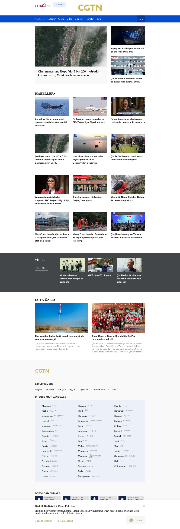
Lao (82, 440)
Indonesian (90, 420)
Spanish (122, 430)
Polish (84, 471)
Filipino (49, 456)
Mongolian (87, 450)
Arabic (49, 410)
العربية (73, 389)
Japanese (87, 430)
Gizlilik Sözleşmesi (43, 521)
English (38, 389)
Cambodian (49, 430)
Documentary (98, 389)
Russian (122, 415)
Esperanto (52, 450)
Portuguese (88, 476)
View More (42, 268)
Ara (141, 19)
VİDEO (40, 260)
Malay (88, 446)
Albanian (49, 405)
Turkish (121, 450)
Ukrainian (124, 456)
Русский (84, 389)
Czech (48, 440)
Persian (85, 466)
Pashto (120, 405)
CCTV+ (112, 389)
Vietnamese (125, 466)
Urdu (119, 461)
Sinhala (121, 425)
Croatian (50, 436)
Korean (85, 436)
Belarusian (53, 415)
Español (50, 389)
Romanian (123, 410)
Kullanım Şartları (65, 521)
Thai (118, 446)
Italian (85, 425)
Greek (49, 471)
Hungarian (87, 415)
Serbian (122, 420)
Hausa (48, 476)
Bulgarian (52, 425)
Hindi (83, 410)
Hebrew (85, 405)
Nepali (84, 461)
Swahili (122, 436)
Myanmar (89, 456)
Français (62, 389)
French (49, 461)
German (50, 466)
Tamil (119, 440)
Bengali (48, 420)
